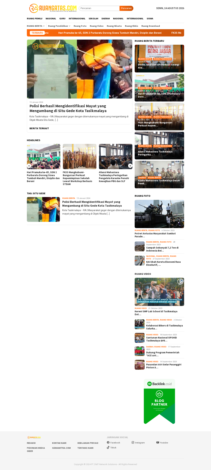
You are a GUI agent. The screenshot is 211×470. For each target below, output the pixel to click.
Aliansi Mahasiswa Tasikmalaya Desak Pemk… (159, 182)
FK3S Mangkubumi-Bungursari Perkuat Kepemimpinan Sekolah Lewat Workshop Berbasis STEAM (41, 178)
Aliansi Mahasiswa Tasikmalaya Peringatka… (155, 153)
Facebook (115, 442)
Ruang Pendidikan (162, 59)
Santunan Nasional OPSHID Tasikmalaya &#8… (161, 339)
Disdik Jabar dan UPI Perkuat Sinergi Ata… (158, 66)
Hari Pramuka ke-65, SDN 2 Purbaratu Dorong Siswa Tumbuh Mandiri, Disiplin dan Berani (85, 32)
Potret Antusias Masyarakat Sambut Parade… (155, 235)
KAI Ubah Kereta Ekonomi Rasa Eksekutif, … (163, 263)
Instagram (140, 442)
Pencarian (126, 8)
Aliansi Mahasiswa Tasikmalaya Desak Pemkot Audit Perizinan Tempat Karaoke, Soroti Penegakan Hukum (114, 178)
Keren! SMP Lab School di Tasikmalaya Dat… (156, 313)
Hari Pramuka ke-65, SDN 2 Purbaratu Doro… (159, 95)
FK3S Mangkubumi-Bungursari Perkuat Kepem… (155, 124)
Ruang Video (141, 308)
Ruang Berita (68, 198)
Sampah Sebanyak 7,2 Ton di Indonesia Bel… (162, 249)
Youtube (164, 442)
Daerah (142, 178)
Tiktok (113, 447)
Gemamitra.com (61, 448)
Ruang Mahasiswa (163, 146)
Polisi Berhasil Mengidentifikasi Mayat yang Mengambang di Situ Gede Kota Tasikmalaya (68, 108)
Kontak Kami (59, 443)
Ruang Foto (154, 230)
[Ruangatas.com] (53, 8)
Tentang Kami (85, 448)
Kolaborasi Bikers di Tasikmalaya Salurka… (164, 327)
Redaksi (31, 443)
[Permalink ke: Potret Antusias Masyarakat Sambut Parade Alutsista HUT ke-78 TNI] (159, 214)
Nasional (150, 256)
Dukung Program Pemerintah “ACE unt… (162, 354)
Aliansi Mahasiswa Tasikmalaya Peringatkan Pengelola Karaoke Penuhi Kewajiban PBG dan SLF (78, 177)
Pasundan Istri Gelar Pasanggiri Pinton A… (163, 366)
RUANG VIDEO (143, 273)
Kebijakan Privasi (87, 443)
